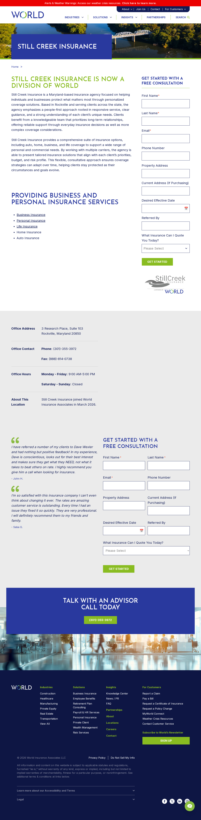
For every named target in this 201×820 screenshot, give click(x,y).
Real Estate (46, 713)
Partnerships (156, 17)
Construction (47, 693)
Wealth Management (85, 727)
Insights (127, 17)
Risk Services (81, 732)
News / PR (112, 698)
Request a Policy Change (157, 708)
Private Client (81, 722)
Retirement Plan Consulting (82, 705)
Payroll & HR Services (86, 712)
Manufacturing (49, 703)
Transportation (49, 718)
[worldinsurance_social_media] (164, 801)
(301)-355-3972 (100, 620)
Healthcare (46, 698)
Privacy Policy (97, 757)
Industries (72, 17)
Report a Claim (151, 693)
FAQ (108, 703)
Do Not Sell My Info (123, 757)
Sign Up (166, 740)
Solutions (100, 17)
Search (181, 17)
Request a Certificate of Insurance (162, 703)
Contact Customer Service (158, 723)
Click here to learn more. (139, 3)
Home (15, 66)
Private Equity (48, 708)
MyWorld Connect (153, 713)
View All (45, 723)
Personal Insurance (31, 220)
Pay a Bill (147, 698)
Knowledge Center (117, 693)
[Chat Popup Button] (190, 806)
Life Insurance (27, 226)
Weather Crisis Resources (157, 718)
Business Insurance (31, 215)
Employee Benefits (84, 698)
